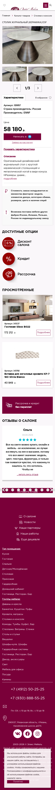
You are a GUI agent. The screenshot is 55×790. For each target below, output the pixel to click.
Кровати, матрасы (12, 614)
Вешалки (7, 639)
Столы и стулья (11, 634)
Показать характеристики (19, 149)
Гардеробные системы (15, 649)
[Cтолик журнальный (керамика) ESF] (27, 45)
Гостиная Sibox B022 (17, 326)
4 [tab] (13, 490)
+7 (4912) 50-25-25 (27, 689)
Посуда (6, 674)
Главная (6, 15)
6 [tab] (24, 490)
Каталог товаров (22, 15)
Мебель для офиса (12, 669)
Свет (5, 664)
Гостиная (7, 559)
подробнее (10, 179)
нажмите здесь (14, 778)
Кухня (5, 554)
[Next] (38, 88)
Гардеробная (9, 584)
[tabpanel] (27, 405)
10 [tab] (48, 490)
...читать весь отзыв (27, 474)
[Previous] (17, 88)
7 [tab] (30, 490)
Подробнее (43, 332)
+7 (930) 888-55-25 (27, 698)
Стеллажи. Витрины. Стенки (18, 629)
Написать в (19, 137)
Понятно (18, 782)
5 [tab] (19, 490)
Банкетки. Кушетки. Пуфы (17, 609)
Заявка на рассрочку (22, 142)
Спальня (7, 564)
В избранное (41, 97)
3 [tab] (7, 490)
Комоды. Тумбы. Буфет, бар (18, 624)
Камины (6, 680)
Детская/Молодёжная (14, 569)
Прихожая (8, 579)
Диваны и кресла (12, 604)
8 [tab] (36, 490)
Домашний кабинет (13, 589)
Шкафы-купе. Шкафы (14, 644)
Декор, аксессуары (13, 659)
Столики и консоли (43, 15)
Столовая (7, 574)
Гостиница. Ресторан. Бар (17, 594)
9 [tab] (42, 490)
